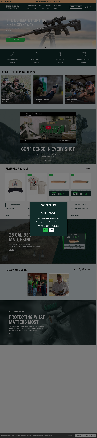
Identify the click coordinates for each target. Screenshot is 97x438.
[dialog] (48, 219)
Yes (45, 230)
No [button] (52, 230)
